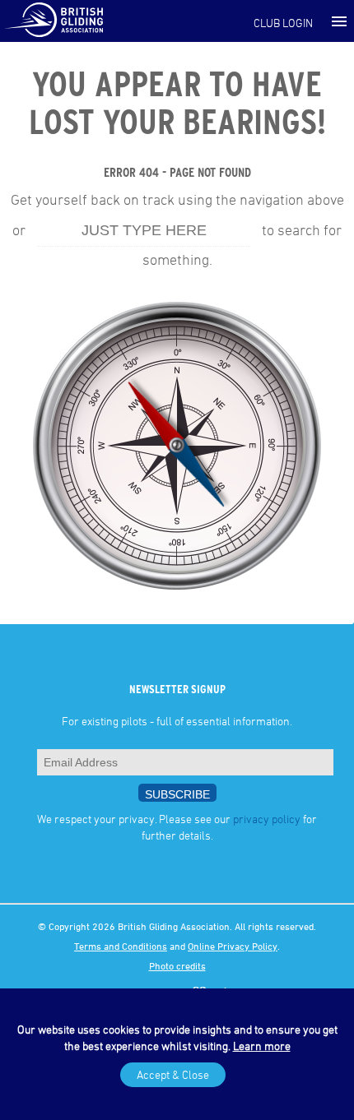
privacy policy (266, 819)
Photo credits (177, 965)
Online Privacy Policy (232, 945)
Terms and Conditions (120, 945)
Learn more (262, 1046)
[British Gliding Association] (53, 19)
